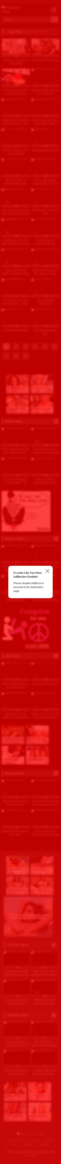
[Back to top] (51, 1154)
